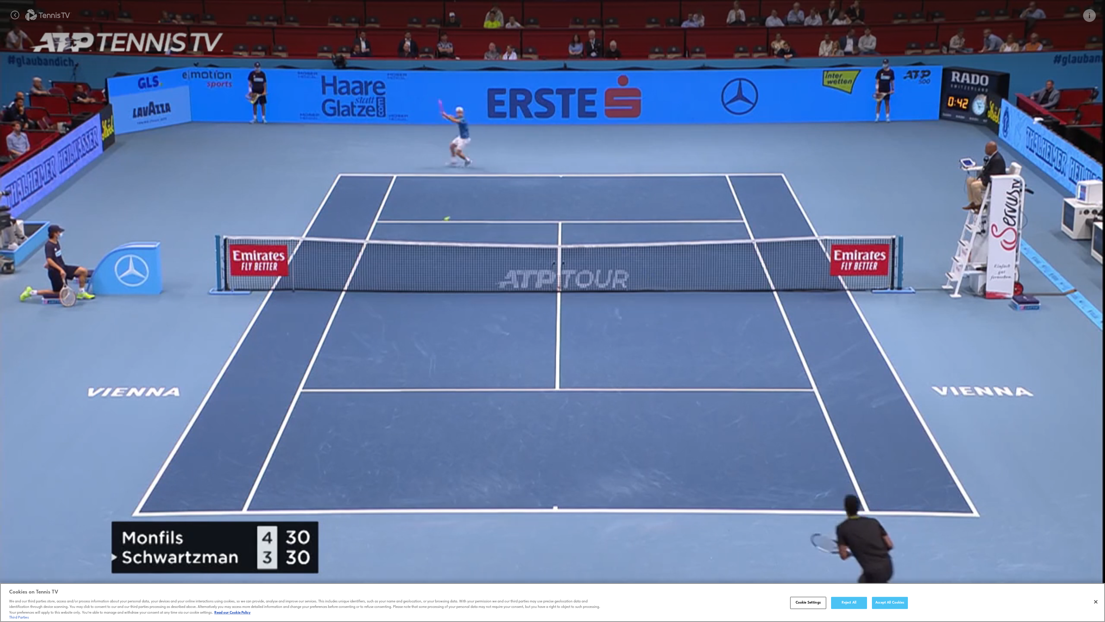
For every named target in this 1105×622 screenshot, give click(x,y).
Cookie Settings (808, 602)
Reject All (849, 602)
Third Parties (19, 617)
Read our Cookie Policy (232, 612)
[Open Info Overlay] (1089, 15)
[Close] (1095, 602)
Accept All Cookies (889, 602)
